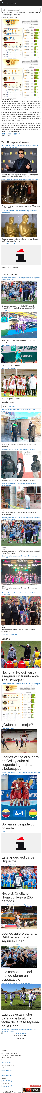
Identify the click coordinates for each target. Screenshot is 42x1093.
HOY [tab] (4, 406)
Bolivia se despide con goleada (11, 832)
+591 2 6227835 (6, 1063)
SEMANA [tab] (12, 406)
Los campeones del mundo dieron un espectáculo (16, 983)
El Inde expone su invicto (9, 368)
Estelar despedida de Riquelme (11, 865)
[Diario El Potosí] (9, 3)
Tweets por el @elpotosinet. (10, 634)
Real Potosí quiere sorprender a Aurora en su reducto (18, 311)
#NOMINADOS (6, 134)
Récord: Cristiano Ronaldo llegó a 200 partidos (15, 905)
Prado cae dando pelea (8, 345)
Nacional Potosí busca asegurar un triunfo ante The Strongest (20, 684)
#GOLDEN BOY (15, 134)
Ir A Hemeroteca (21, 46)
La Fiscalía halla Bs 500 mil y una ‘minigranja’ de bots (18, 450)
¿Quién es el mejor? (7, 728)
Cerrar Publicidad (35, 1085)
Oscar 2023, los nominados (9, 244)
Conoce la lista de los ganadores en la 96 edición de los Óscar (20, 180)
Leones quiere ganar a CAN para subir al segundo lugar (18, 945)
